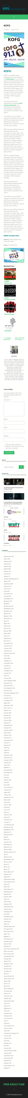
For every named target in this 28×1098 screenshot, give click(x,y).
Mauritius (6, 847)
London (6, 822)
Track (5, 1031)
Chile (5, 656)
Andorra (6, 574)
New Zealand (8, 882)
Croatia (6, 673)
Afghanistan (7, 556)
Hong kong (7, 757)
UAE (5, 1041)
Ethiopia (6, 715)
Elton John (7, 708)
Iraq (5, 777)
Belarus (6, 613)
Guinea (6, 742)
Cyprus (6, 678)
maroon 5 (6, 842)
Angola (6, 576)
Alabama (6, 561)
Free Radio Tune (14, 1084)
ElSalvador (7, 705)
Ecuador (6, 698)
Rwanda (6, 946)
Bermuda (6, 618)
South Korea (7, 978)
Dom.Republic (8, 688)
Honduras (7, 755)
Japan (5, 792)
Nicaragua (7, 891)
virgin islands (8, 1065)
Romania (6, 941)
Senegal (6, 959)
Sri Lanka (6, 991)
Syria (5, 1003)
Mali (5, 837)
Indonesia (7, 770)
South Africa (7, 976)
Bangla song (7, 606)
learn (5, 812)
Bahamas (6, 601)
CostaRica (7, 670)
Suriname (6, 996)
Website (6, 436)
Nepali (6, 877)
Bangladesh (7, 608)
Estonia (6, 713)
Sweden (6, 998)
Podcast (6, 919)
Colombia (6, 663)
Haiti (5, 747)
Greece (6, 735)
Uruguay (6, 1053)
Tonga (6, 1023)
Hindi (5, 752)
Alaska (6, 564)
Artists (6, 589)
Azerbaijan (7, 598)
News (5, 884)
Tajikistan (6, 1008)
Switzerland (7, 1001)
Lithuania (6, 819)
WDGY (5, 530)
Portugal (6, 929)
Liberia (6, 817)
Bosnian (6, 631)
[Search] (21, 467)
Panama (6, 909)
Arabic (6, 581)
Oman (5, 899)
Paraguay (6, 911)
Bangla (6, 603)
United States (8, 1050)
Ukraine (6, 1048)
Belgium (6, 616)
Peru (5, 914)
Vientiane (6, 1060)
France (6, 720)
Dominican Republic (10, 693)
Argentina (7, 584)
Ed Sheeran (7, 700)
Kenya (5, 800)
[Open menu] (14, 17)
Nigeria (6, 894)
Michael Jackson (9, 852)
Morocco (6, 862)
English (6, 710)
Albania (6, 566)
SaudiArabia (7, 956)
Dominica (6, 690)
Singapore (7, 964)
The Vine (6, 517)
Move (5, 864)
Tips (5, 1021)
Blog (5, 621)
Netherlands (7, 879)
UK (5, 1045)
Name (6, 419)
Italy (5, 785)
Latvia (5, 810)
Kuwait (6, 807)
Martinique (7, 844)
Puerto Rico (7, 931)
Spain (5, 981)
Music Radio (7, 872)
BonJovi (6, 628)
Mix (5, 854)
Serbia (6, 961)
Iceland (6, 762)
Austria (6, 596)
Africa (5, 559)
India (5, 765)
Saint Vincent (8, 954)
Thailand (6, 1016)
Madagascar (7, 829)
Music (5, 867)
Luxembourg (7, 824)
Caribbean (7, 651)
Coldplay (6, 661)
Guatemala (7, 740)
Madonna (6, 832)
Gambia (6, 723)
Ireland (6, 780)
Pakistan (6, 904)
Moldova (6, 857)
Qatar (5, 934)
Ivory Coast (7, 787)
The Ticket (6, 543)
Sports (6, 983)
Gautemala (7, 725)
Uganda (6, 1043)
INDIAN (6, 767)
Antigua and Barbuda (10, 579)
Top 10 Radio (7, 1026)
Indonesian (7, 772)
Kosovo (6, 805)
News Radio (7, 889)
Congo (6, 668)
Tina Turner (7, 1018)
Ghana (6, 733)
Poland (6, 921)
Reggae (6, 936)
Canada (6, 648)
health (6, 750)
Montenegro (7, 859)
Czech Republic (8, 680)
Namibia (6, 874)
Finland (6, 718)
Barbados (6, 611)
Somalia (6, 971)
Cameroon (7, 646)
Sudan (6, 993)
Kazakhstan (7, 797)
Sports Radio (8, 988)
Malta (5, 839)
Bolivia (6, 626)
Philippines (7, 916)
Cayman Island (8, 653)
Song (5, 973)
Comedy (6, 665)
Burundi (6, 641)
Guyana (6, 745)
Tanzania (6, 1013)
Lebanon (6, 815)
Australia (6, 593)
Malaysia (6, 834)
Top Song (6, 1028)
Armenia (6, 586)
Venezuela (7, 1058)
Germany (6, 730)
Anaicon (6, 571)
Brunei (6, 636)
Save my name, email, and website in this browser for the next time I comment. (15, 446)
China (5, 658)
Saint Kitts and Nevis (10, 949)
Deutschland (7, 685)
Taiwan (6, 1006)
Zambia (6, 1068)
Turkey (6, 1038)
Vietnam (6, 1063)
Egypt (5, 703)
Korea (5, 802)
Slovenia (6, 968)
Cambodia (7, 643)
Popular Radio (8, 926)
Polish (5, 924)
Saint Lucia (7, 951)
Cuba (5, 675)
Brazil (5, 633)
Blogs (5, 623)
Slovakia (6, 966)
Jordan (6, 795)
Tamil (5, 1011)
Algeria (6, 569)
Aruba (5, 591)
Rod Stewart (7, 939)
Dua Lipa (6, 695)
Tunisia (6, 1036)
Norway (6, 896)
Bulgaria (6, 638)
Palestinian (7, 906)
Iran (5, 775)
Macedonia (7, 827)
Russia (6, 944)
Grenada (6, 738)
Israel (5, 782)
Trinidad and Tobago (10, 1033)
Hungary (6, 760)
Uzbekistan (7, 1055)
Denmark (6, 683)
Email (6, 427)
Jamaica (6, 790)
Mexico (6, 849)
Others (6, 901)
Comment (7, 400)
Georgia (6, 728)
